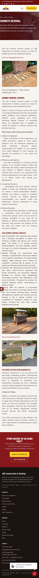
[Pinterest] (11, 3)
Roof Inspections (7, 512)
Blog (3, 538)
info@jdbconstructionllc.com (11, 549)
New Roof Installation (8, 495)
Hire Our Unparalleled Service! (13, 57)
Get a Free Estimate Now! (11, 337)
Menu (22, 8)
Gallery (4, 532)
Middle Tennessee (7, 535)
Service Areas (6, 529)
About (4, 521)
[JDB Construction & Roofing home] (6, 8)
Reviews (4, 527)
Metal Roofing (6, 501)
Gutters (4, 506)
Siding (4, 509)
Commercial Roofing (8, 504)
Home (1, 17)
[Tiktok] (14, 3)
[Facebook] (2, 3)
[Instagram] (4, 3)
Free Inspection (31, 8)
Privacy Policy (6, 563)
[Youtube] (7, 3)
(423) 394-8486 (7, 547)
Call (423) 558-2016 (19, 459)
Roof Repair (5, 498)
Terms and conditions (9, 560)
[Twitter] (9, 3)
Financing (5, 524)
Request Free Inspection (19, 454)
